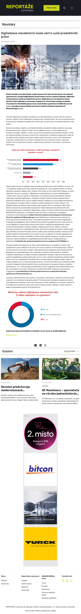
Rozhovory (5, 584)
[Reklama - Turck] (40, 543)
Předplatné (51, 8)
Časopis (24, 581)
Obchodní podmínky (49, 598)
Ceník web (25, 590)
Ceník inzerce (26, 584)
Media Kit (24, 587)
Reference (45, 589)
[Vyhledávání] (64, 8)
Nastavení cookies (49, 611)
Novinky (4, 581)
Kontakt (45, 586)
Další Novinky (70, 351)
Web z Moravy (36, 611)
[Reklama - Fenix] (40, 433)
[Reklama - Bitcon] (40, 469)
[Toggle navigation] (72, 8)
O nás (44, 583)
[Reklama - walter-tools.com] (40, 507)
